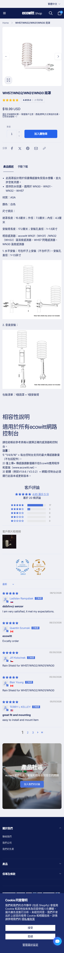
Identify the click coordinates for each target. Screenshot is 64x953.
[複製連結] (44, 148)
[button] (4, 13)
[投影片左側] (5, 56)
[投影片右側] (58, 56)
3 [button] (33, 732)
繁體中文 (52, 3)
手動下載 (23, 166)
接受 (30, 927)
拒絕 (30, 936)
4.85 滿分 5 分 (40, 494)
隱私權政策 (28, 919)
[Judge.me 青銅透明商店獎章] (38, 565)
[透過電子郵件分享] (36, 148)
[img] (10, 593)
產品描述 (8, 166)
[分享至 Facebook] (12, 148)
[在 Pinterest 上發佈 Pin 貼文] (27, 148)
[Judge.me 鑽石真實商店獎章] (22, 565)
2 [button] (28, 732)
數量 (9, 127)
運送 (4, 114)
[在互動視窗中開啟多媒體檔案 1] (32, 56)
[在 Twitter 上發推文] (19, 148)
